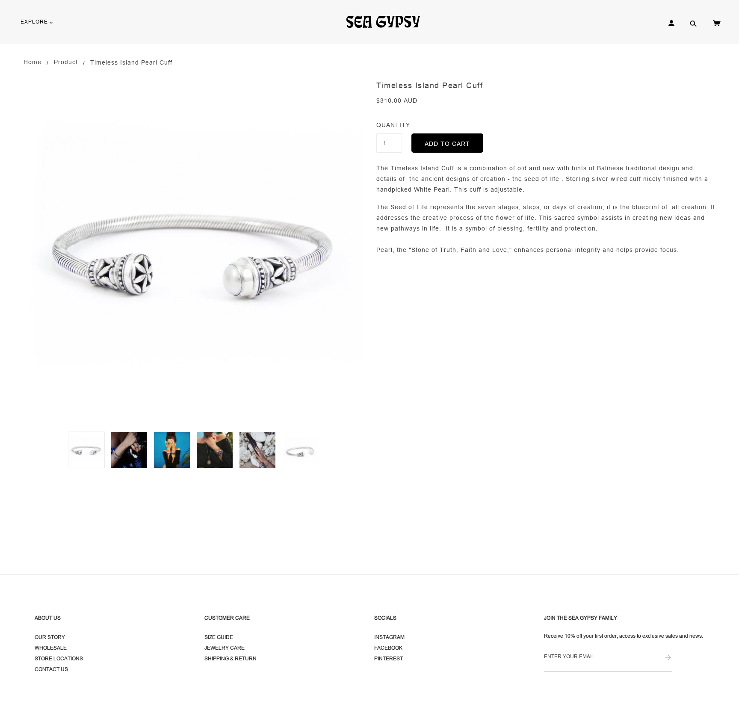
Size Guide (218, 637)
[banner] (387, 21)
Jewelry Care (224, 648)
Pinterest (388, 658)
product (66, 62)
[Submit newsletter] (668, 658)
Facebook (388, 648)
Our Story (50, 637)
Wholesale (51, 648)
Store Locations (59, 658)
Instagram (389, 637)
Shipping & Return (230, 658)
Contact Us (51, 669)
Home (32, 62)
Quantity (389, 124)
